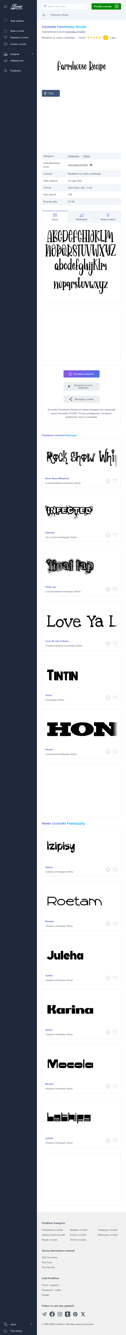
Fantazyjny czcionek (108, 1230)
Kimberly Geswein (55, 646)
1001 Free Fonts (49, 1257)
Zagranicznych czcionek (53, 1235)
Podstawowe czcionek (52, 1230)
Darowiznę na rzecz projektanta (83, 386)
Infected (49, 532)
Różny (87, 156)
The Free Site (48, 1267)
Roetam (49, 921)
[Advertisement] (81, 125)
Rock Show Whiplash (57, 478)
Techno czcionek (78, 1240)
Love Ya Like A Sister (57, 641)
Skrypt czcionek (49, 1240)
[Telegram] (44, 1316)
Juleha (49, 975)
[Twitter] (83, 1316)
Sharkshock (52, 754)
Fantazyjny (73, 156)
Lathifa (49, 1138)
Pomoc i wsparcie (50, 1285)
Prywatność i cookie (51, 1290)
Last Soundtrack (54, 483)
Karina (48, 1029)
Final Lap (50, 587)
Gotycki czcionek (78, 1235)
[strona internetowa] (90, 164)
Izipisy (48, 867)
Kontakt (45, 1295)
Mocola (49, 1084)
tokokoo (50, 872)
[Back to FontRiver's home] (15, 6)
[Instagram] (60, 1316)
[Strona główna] (44, 15)
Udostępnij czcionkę (84, 399)
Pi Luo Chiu (52, 537)
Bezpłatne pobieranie (84, 374)
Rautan (50, 926)
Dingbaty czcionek (78, 1230)
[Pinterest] (75, 1316)
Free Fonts (47, 1262)
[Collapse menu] (5, 6)
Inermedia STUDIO (75, 31)
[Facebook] (52, 1316)
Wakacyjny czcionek (108, 1235)
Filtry (51, 93)
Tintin (48, 695)
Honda (49, 749)
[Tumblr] (67, 1316)
